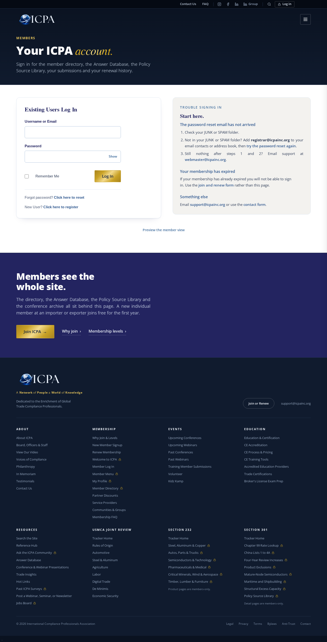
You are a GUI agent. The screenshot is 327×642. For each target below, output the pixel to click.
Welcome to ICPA (104, 459)
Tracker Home (102, 538)
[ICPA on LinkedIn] (236, 4)
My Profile (103, 481)
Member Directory (105, 488)
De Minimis (100, 589)
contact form (254, 204)
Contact (305, 624)
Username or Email (40, 121)
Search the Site (26, 538)
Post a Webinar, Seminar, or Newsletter (44, 596)
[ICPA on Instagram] (219, 4)
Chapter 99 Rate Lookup (261, 545)
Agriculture (100, 567)
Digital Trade (101, 581)
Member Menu (103, 474)
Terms (258, 624)
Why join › (71, 331)
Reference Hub (26, 545)
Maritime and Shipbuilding (263, 581)
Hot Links (23, 581)
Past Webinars (178, 459)
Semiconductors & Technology (190, 560)
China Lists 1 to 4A (257, 552)
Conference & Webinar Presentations (42, 567)
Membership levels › (107, 331)
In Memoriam (26, 474)
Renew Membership (106, 452)
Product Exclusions (257, 567)
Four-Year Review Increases (263, 560)
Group (253, 4)
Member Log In (103, 466)
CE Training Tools (256, 459)
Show (113, 156)
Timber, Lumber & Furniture (188, 581)
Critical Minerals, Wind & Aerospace (193, 574)
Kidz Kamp (175, 481)
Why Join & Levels (104, 438)
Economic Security (105, 596)
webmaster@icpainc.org (205, 159)
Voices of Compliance (31, 459)
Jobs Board (27, 603)
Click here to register (60, 207)
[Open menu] (305, 19)
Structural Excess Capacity (262, 589)
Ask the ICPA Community (34, 552)
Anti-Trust (288, 624)
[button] (269, 4)
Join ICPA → (35, 331)
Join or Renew (258, 403)
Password (33, 146)
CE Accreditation (255, 445)
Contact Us (188, 4)
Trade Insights (26, 574)
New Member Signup (107, 445)
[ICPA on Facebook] (228, 4)
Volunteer (175, 474)
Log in (286, 4)
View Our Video (27, 452)
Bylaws (272, 624)
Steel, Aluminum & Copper (187, 545)
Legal (229, 624)
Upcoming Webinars (182, 445)
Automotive (100, 552)
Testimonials (25, 481)
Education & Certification (262, 438)
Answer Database (28, 560)
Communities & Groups (109, 510)
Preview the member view (164, 230)
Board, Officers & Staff (32, 445)
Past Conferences (180, 452)
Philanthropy (25, 466)
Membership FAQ (104, 517)
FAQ (205, 4)
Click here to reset (69, 197)
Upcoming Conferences (184, 438)
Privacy (243, 624)
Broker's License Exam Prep (263, 481)
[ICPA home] (35, 19)
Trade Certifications (258, 474)
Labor (96, 574)
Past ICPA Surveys (29, 589)
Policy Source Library (259, 596)
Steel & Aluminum (105, 560)
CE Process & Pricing (258, 452)
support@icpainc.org (207, 204)
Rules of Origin (102, 545)
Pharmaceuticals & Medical (187, 567)
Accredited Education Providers (266, 466)
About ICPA (24, 438)
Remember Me (47, 176)
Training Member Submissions (189, 466)
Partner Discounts (105, 495)
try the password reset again (271, 145)
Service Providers (104, 502)
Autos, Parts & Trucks (183, 552)
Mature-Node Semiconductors (266, 574)
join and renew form (216, 185)
